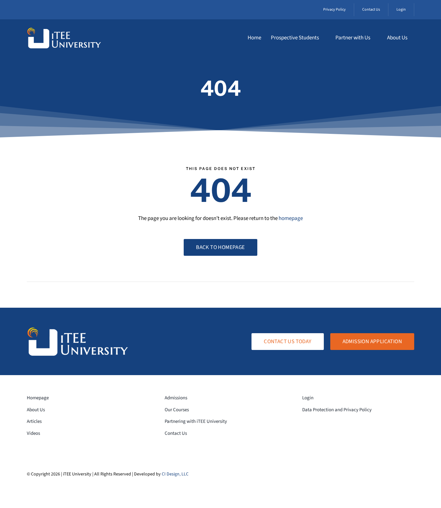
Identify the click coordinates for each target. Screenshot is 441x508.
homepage (291, 218)
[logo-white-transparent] (64, 30)
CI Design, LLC (175, 474)
